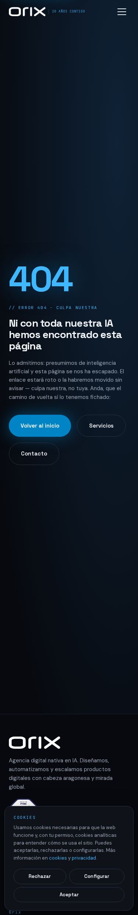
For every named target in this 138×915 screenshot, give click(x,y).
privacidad (84, 858)
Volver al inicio (40, 425)
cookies (58, 858)
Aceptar (69, 895)
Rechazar (40, 876)
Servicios (101, 425)
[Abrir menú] (121, 11)
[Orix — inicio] (69, 742)
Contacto (34, 453)
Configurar (96, 876)
